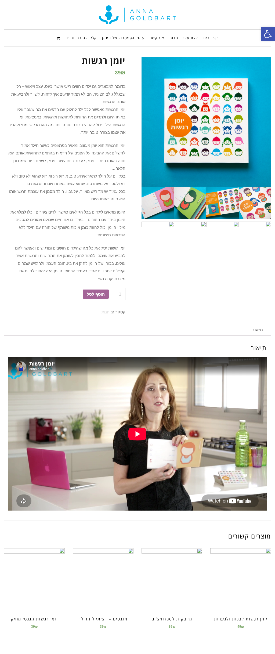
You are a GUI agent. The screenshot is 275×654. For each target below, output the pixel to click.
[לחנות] (59, 37)
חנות (106, 312)
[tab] (257, 330)
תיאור (257, 329)
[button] (268, 34)
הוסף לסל (96, 294)
